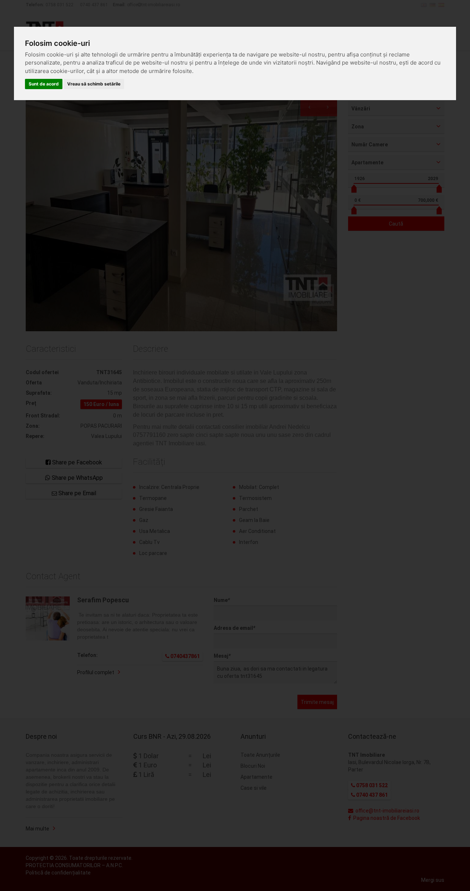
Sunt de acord (44, 84)
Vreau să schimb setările (93, 84)
